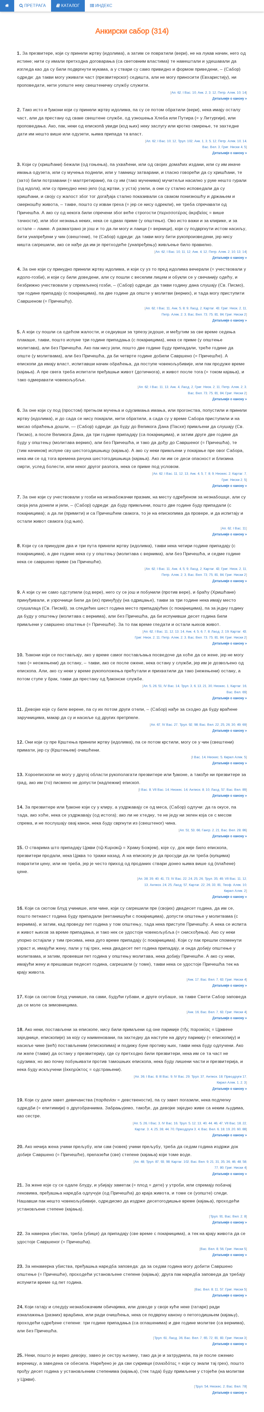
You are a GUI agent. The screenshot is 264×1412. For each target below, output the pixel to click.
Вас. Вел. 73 (197, 314)
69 (244, 725)
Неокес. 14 (179, 790)
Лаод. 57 (218, 790)
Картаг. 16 (238, 686)
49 (239, 725)
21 (205, 686)
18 (222, 1129)
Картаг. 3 (142, 1129)
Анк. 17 (193, 979)
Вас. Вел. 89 (236, 790)
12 (214, 92)
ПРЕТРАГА (34, 5)
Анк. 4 (197, 252)
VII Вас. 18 (233, 1123)
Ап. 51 (184, 830)
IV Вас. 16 (169, 1123)
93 (162, 1162)
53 (193, 830)
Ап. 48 (139, 1162)
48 (239, 1162)
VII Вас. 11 (233, 879)
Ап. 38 (143, 879)
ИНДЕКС (103, 5)
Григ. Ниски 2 (235, 314)
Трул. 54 (201, 1386)
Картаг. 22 (197, 885)
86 (244, 830)
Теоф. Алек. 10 (234, 885)
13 (239, 252)
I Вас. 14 (198, 757)
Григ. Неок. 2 (231, 308)
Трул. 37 (197, 1076)
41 (162, 879)
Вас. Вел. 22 (209, 725)
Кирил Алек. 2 (235, 891)
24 (190, 879)
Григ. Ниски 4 (232, 147)
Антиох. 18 (214, 1076)
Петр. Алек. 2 (219, 252)
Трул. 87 (152, 1162)
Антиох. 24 (158, 885)
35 (223, 1162)
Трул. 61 (160, 1338)
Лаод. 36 (176, 1338)
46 (215, 1123)
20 (233, 1129)
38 (161, 1129)
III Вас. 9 (165, 1076)
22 (244, 1123)
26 (154, 686)
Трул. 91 (216, 1216)
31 (217, 1162)
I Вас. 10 (189, 92)
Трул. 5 (184, 1123)
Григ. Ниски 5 (235, 1249)
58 (244, 1162)
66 (198, 830)
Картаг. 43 (211, 308)
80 (222, 1167)
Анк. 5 (176, 308)
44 (210, 1123)
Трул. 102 (185, 141)
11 (183, 252)
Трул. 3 (186, 686)
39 (151, 879)
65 (205, 1338)
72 (211, 1338)
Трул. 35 (211, 879)
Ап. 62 (176, 92)
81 (216, 314)
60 (239, 1129)
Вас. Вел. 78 (236, 1386)
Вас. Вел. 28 (231, 830)
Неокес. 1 (221, 686)
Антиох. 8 (196, 790)
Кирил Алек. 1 (228, 1082)
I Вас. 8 (145, 790)
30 (210, 686)
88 (244, 1129)
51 (160, 686)
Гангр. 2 (208, 830)
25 (222, 725)
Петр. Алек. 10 (229, 92)
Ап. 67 (155, 725)
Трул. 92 (185, 725)
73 (167, 879)
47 (221, 1123)
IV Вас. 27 (170, 725)
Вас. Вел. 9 (199, 1162)
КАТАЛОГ (70, 5)
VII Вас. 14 (161, 790)
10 (233, 252)
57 (222, 1289)
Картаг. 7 (239, 473)
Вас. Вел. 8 (209, 1249)
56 (222, 1249)
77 (216, 1167)
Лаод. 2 (196, 308)
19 (227, 631)
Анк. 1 (199, 141)
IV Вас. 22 (179, 879)
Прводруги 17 (235, 1076)
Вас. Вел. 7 (209, 979)
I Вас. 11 (163, 308)
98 (196, 725)
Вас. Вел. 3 (211, 147)
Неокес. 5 (214, 757)
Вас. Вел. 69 (236, 692)
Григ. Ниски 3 (235, 1338)
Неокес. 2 (223, 473)
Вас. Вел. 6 (210, 1129)
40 (157, 879)
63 (222, 979)
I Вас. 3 (154, 1123)
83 (222, 1338)
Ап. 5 (147, 686)
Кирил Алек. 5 (235, 757)
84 (222, 314)
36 (228, 1162)
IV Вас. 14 (171, 686)
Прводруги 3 (186, 1129)
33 (214, 885)
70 (172, 1129)
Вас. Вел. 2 (233, 1216)
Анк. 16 (193, 1012)
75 (211, 314)
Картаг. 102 (180, 1162)
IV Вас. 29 (181, 1076)
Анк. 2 (202, 92)
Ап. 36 (139, 1076)
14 (244, 92)
